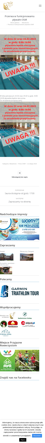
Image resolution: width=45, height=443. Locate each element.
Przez (22, 164)
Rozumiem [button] (37, 436)
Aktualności (13, 164)
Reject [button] (23, 440)
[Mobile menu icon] (40, 5)
